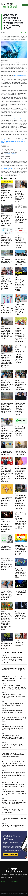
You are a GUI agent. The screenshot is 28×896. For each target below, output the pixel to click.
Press (2, 880)
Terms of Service (14, 880)
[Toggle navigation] (25, 5)
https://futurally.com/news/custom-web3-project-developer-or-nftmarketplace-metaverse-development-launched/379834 (13, 141)
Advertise (3, 881)
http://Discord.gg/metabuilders (20, 117)
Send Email (6, 148)
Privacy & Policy (14, 881)
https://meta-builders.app (20, 75)
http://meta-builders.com (10, 153)
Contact (3, 882)
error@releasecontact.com (7, 168)
